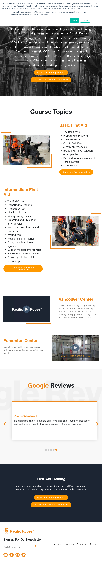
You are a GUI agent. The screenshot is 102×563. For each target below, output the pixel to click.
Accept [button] (74, 20)
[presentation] (4, 423)
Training (69, 544)
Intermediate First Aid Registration (51, 80)
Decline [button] (85, 20)
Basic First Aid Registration (51, 73)
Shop (93, 544)
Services (57, 544)
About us (82, 544)
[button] (46, 450)
